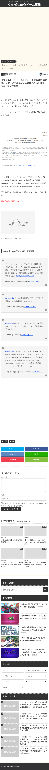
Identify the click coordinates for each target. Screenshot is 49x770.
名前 (2, 495)
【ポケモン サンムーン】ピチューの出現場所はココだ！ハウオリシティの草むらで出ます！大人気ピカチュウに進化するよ (33, 740)
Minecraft (6, 682)
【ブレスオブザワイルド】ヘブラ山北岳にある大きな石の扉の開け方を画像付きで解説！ (33, 727)
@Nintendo (9, 298)
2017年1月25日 (35, 281)
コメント (5, 477)
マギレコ (29, 676)
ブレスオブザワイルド (33, 670)
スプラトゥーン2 (8, 676)
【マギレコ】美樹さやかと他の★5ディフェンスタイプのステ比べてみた (33, 630)
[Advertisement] (24, 34)
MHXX (5, 687)
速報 (12, 441)
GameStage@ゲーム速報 (24, 4)
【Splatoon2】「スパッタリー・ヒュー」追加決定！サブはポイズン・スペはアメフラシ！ (33, 652)
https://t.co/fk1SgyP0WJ (25, 276)
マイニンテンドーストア (25, 165)
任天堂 (5, 441)
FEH (27, 682)
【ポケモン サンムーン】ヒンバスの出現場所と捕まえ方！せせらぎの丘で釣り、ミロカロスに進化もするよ (33, 716)
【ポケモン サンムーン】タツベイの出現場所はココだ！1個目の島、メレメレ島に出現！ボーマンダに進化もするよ (33, 705)
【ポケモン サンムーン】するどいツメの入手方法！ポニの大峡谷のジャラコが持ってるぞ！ (33, 750)
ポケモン (5, 670)
